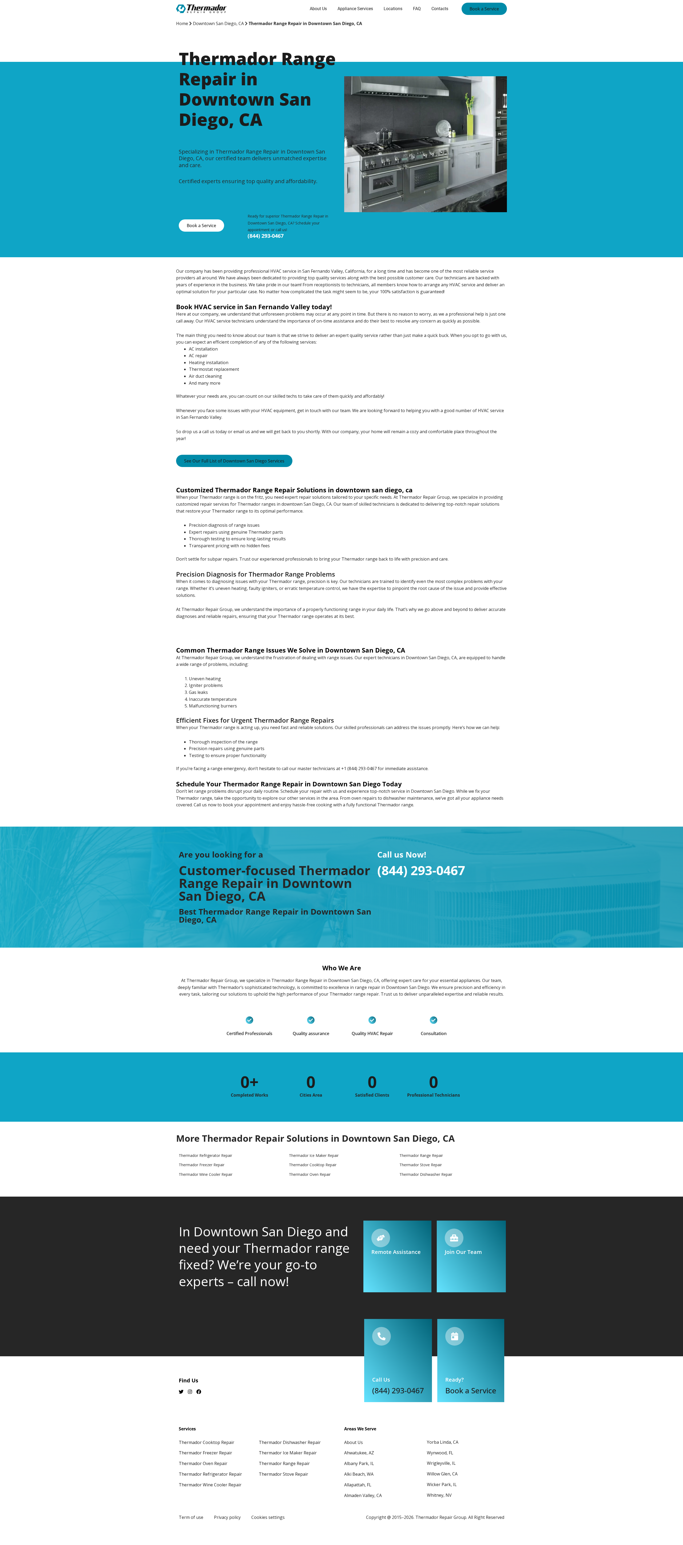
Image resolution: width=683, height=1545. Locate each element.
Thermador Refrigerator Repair (210, 1474)
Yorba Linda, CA (442, 1442)
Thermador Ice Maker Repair (288, 1453)
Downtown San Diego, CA (218, 23)
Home (182, 23)
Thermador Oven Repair (203, 1463)
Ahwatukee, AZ (359, 1453)
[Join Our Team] (454, 1238)
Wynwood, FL (440, 1453)
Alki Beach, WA (359, 1474)
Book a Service (470, 1390)
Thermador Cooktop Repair (206, 1442)
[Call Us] (381, 1336)
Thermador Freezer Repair (205, 1453)
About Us (318, 8)
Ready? (454, 1379)
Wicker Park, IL (442, 1484)
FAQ (417, 8)
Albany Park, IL (359, 1463)
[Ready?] (454, 1336)
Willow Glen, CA (442, 1474)
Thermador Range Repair (284, 1463)
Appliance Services (355, 8)
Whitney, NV (439, 1495)
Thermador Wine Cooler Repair (210, 1485)
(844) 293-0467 (266, 235)
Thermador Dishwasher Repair (290, 1442)
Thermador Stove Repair (283, 1474)
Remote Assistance (396, 1252)
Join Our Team (463, 1252)
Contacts (439, 8)
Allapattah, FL (357, 1485)
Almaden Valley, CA (363, 1495)
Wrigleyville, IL (441, 1463)
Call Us (381, 1379)
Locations (393, 8)
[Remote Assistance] (380, 1238)
